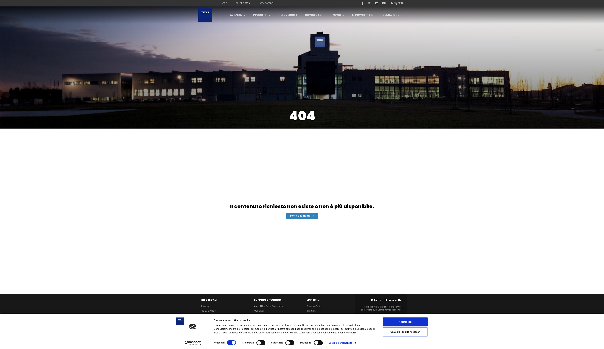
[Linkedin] (377, 3)
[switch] (260, 342)
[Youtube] (384, 3)
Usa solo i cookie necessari (405, 331)
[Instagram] (369, 3)
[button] (387, 300)
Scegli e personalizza (340, 342)
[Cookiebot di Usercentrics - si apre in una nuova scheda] (193, 343)
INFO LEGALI (209, 300)
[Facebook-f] (362, 3)
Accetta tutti (405, 321)
